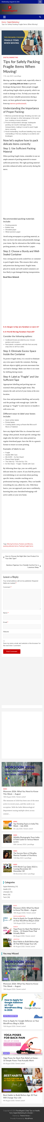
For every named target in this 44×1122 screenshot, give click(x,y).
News (5, 789)
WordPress (29, 1118)
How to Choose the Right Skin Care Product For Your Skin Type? (22, 557)
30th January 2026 (19, 844)
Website (6, 632)
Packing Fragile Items (26, 546)
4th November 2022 (20, 874)
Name (6, 613)
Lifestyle (6, 892)
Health (5, 889)
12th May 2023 (18, 858)
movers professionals (18, 103)
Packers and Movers (26, 544)
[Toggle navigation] (4, 17)
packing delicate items (10, 546)
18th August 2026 (9, 797)
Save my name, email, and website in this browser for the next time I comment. (22, 644)
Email (5, 622)
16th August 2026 (19, 923)
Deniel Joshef (21, 797)
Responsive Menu (40, 2)
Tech (5, 897)
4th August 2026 (19, 946)
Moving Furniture (12, 544)
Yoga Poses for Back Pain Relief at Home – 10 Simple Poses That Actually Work (26, 931)
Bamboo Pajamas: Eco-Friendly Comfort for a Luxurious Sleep (22, 566)
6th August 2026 (19, 936)
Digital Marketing (10, 57)
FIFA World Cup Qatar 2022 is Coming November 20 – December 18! (25, 869)
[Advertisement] (22, 195)
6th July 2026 (17, 829)
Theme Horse (25, 1116)
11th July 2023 (8, 76)
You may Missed (11, 954)
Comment (7, 587)
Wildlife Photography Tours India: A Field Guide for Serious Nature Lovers (26, 840)
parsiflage (17, 76)
